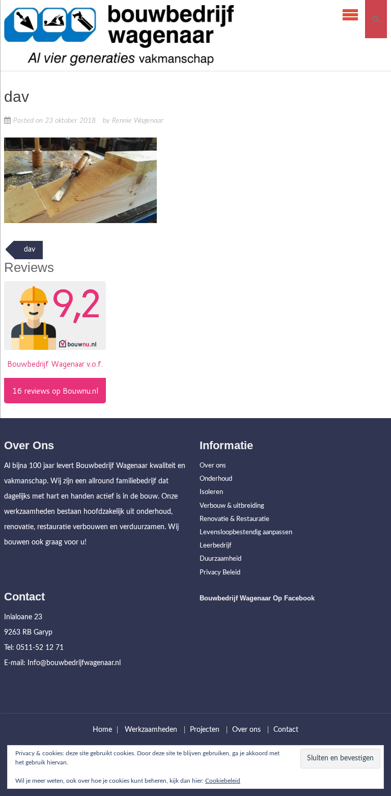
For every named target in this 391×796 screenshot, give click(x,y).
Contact (285, 729)
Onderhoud (216, 479)
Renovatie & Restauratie (234, 519)
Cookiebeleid (222, 781)
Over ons (213, 465)
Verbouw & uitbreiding (232, 506)
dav (28, 249)
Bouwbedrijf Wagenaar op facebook (257, 598)
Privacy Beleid (220, 572)
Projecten (204, 729)
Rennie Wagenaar (137, 120)
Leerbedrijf (216, 545)
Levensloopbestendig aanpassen (246, 532)
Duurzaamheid (220, 559)
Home (102, 729)
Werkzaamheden (151, 729)
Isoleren (211, 492)
